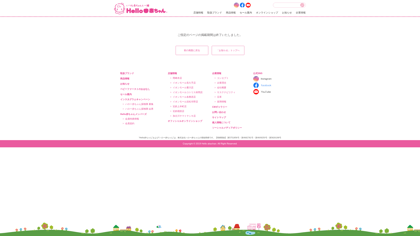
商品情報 (231, 12)
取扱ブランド (214, 12)
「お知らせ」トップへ (228, 50)
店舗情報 (198, 12)
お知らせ (287, 12)
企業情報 (301, 12)
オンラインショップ (267, 12)
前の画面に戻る (192, 50)
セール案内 (246, 12)
